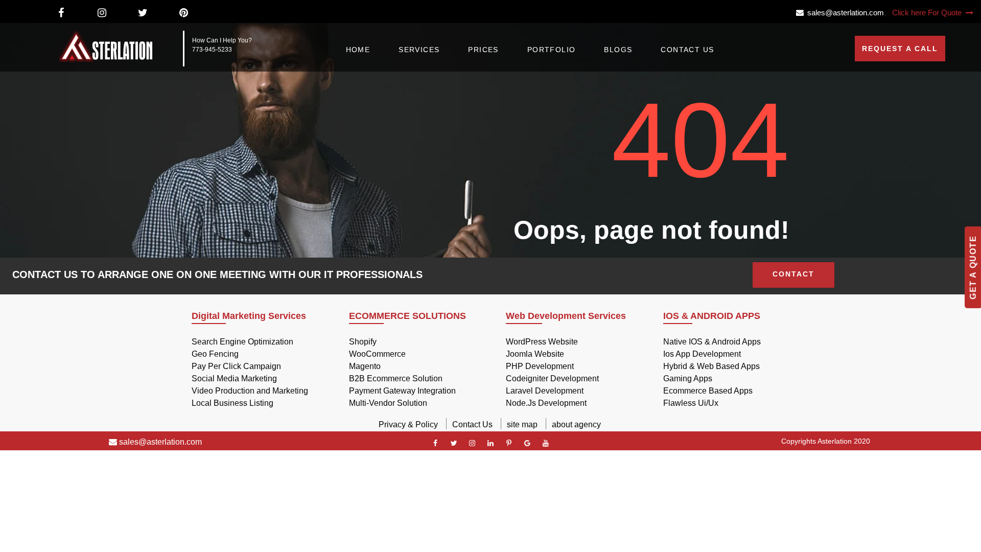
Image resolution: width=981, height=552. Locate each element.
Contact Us (472, 424)
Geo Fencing (215, 354)
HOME (358, 49)
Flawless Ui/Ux (690, 403)
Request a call (900, 48)
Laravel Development (544, 390)
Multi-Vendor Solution (388, 403)
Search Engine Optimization (242, 341)
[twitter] (453, 443)
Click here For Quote (928, 12)
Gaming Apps (687, 378)
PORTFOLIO (551, 49)
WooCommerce (377, 354)
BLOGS (618, 49)
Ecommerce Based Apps (708, 390)
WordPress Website (542, 341)
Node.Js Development (546, 403)
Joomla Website (535, 354)
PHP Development (540, 366)
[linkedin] (490, 443)
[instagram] (472, 443)
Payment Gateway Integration (402, 390)
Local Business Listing (232, 403)
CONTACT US (687, 49)
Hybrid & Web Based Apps (711, 366)
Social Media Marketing (234, 378)
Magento (365, 366)
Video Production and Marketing (250, 390)
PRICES (483, 49)
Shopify (363, 341)
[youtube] (545, 443)
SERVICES (419, 49)
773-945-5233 (212, 49)
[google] (527, 443)
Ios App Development (702, 354)
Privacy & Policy (408, 424)
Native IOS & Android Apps (712, 341)
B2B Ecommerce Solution (395, 378)
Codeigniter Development (552, 378)
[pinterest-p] (508, 443)
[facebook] (435, 443)
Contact (793, 274)
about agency (576, 424)
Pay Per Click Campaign (236, 366)
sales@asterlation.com (844, 12)
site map (522, 424)
